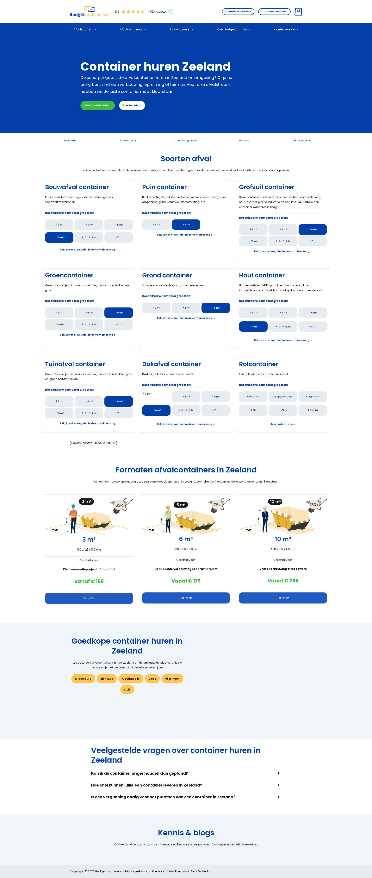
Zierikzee (106, 679)
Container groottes (186, 140)
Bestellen (89, 598)
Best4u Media (200, 871)
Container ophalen (274, 11)
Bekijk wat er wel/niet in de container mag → (89, 249)
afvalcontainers (102, 663)
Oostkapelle (131, 679)
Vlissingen (172, 679)
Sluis (127, 690)
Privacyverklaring (136, 871)
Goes (152, 679)
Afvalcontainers (131, 29)
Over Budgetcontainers (233, 29)
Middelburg (83, 679)
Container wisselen (238, 11)
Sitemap (157, 871)
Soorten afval (132, 105)
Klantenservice (284, 29)
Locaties (244, 140)
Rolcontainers (179, 29)
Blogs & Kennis (302, 140)
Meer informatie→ (283, 424)
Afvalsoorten (83, 29)
